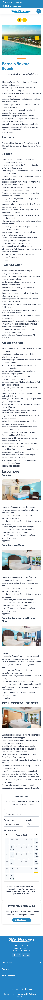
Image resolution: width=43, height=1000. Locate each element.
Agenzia (5, 969)
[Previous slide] (6, 38)
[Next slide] (37, 38)
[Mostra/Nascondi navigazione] (3, 11)
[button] (19, 20)
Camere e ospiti (11, 810)
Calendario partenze (13, 830)
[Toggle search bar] (38, 11)
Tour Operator (8, 976)
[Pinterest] (24, 955)
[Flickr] (28, 955)
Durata (29, 820)
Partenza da (9, 820)
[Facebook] (14, 955)
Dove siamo (7, 962)
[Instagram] (19, 955)
